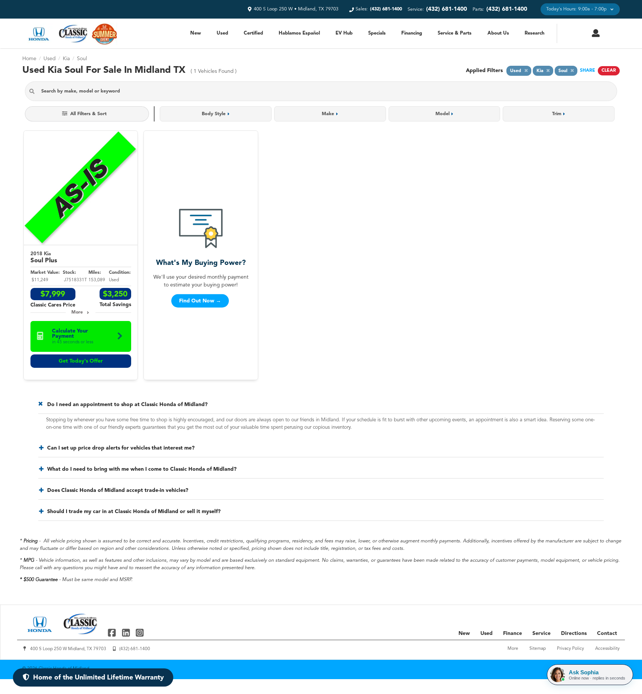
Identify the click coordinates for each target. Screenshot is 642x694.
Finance (512, 633)
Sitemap (537, 648)
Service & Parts (454, 33)
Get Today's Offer (81, 361)
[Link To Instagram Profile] (140, 632)
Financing (411, 33)
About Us (498, 33)
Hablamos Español (299, 33)
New (195, 33)
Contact (607, 633)
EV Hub (344, 33)
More (77, 312)
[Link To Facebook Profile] (113, 632)
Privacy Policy (570, 648)
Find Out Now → (200, 300)
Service (541, 633)
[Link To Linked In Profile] (126, 632)
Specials (377, 33)
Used (222, 33)
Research (534, 33)
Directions (574, 633)
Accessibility (607, 648)
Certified (253, 33)
